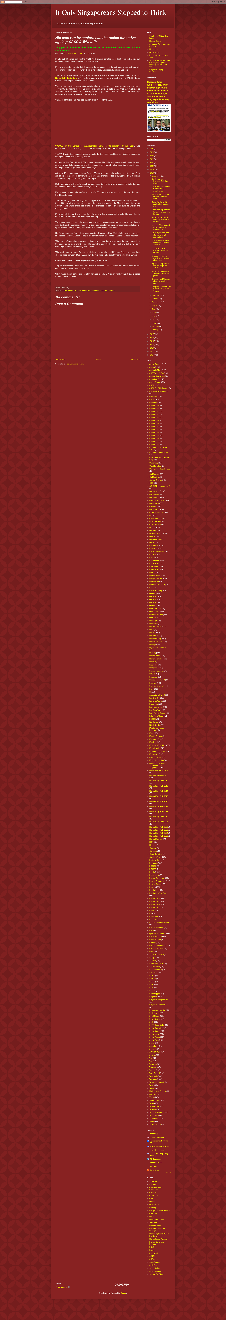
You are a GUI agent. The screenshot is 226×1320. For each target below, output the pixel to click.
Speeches (153, 1046)
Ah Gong (152, 1184)
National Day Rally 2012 (158, 781)
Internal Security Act (157, 680)
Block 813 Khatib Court (66, 78)
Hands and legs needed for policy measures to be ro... (161, 212)
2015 (152, 341)
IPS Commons (155, 1159)
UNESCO (153, 1094)
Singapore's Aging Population (156, 71)
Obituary (152, 848)
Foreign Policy (154, 575)
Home (98, 360)
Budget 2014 (154, 411)
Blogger (123, 1293)
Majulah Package (156, 736)
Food (79, 290)
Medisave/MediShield (157, 745)
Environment (154, 560)
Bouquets (153, 402)
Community (72, 290)
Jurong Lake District (157, 695)
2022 (152, 159)
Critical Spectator (157, 1137)
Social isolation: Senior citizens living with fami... (160, 196)
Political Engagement (157, 881)
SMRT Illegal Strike (156, 1025)
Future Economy (155, 590)
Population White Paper (158, 893)
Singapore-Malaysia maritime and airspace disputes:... (161, 258)
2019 (152, 169)
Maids (151, 733)
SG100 (152, 976)
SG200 (152, 982)
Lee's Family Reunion (157, 713)
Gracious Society (156, 615)
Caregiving (153, 463)
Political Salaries (155, 884)
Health (151, 633)
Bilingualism (154, 396)
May (154, 316)
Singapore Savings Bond (158, 1005)
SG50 (151, 985)
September (156, 302)
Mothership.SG (156, 1163)
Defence (152, 527)
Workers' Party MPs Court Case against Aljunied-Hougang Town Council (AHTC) (159, 63)
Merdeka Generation (157, 751)
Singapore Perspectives (158, 1000)
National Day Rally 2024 (158, 833)
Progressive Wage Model (159, 922)
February (155, 326)
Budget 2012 (154, 405)
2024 (152, 152)
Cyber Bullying (155, 521)
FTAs (151, 587)
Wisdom (152, 1109)
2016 (152, 338)
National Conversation (157, 776)
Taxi (150, 1061)
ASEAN (152, 385)
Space (151, 1043)
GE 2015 (152, 597)
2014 (152, 344)
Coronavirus (154, 503)
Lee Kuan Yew (154, 710)
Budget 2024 (154, 441)
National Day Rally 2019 (158, 817)
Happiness (153, 624)
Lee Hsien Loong (155, 707)
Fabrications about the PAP (159, 1142)
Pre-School (153, 916)
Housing (152, 653)
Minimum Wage (155, 757)
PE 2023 (152, 869)
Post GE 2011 (154, 898)
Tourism (152, 1070)
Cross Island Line (156, 518)
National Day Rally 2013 (158, 786)
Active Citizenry (155, 364)
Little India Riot (155, 725)
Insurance (153, 677)
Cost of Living (154, 509)
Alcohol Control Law (157, 376)
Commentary (154, 491)
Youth (151, 1121)
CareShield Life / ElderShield (155, 1188)
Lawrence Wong (155, 701)
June (154, 313)
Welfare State (154, 1106)
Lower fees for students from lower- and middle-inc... (161, 189)
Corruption (153, 506)
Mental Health (154, 748)
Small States (154, 1016)
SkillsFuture (153, 1013)
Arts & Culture (154, 382)
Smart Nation (154, 1019)
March (154, 323)
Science (152, 961)
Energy (152, 557)
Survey (152, 1055)
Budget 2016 (154, 417)
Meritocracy (154, 754)
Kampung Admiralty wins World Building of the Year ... (161, 289)
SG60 (151, 988)
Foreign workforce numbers (160, 1211)
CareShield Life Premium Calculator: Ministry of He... (160, 181)
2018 (152, 173)
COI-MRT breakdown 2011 (159, 486)
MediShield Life (155, 1226)
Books (151, 399)
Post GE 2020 (154, 904)
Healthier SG (154, 636)
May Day (152, 742)
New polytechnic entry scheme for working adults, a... (160, 243)
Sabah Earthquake (156, 955)
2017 (152, 334)
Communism (154, 494)
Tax (150, 1058)
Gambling (153, 593)
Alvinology (154, 1134)
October (155, 299)
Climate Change (155, 480)
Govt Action (153, 612)
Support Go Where (156, 1274)
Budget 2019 (154, 426)
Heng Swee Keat (155, 642)
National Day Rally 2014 (158, 791)
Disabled (152, 536)
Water (151, 1103)
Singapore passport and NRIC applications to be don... (161, 219)
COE (151, 483)
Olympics (153, 851)
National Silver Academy (158, 1239)
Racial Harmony (155, 936)
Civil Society (154, 477)
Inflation (152, 674)
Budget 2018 (154, 423)
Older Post (135, 360)
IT (150, 692)
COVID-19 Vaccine (156, 512)
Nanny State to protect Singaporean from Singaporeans (158, 765)
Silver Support (154, 994)
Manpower (153, 739)
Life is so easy (154, 52)
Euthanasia (153, 563)
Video (102, 290)
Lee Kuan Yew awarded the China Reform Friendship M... (161, 227)
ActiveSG (153, 1181)
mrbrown (153, 1166)
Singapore (95, 290)
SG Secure (153, 973)
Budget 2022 (154, 435)
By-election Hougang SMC (159, 453)
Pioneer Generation (156, 878)
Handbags (153, 621)
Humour (152, 662)
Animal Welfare (155, 379)
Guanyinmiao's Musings (160, 1146)
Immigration (153, 668)
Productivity (153, 919)
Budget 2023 (154, 438)
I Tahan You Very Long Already (159, 1154)
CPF (151, 515)
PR (150, 913)
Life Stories (153, 722)
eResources (154, 1205)
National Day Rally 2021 (158, 822)
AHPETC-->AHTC (156, 373)
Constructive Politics (157, 500)
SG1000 (152, 979)
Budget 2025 (154, 444)
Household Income (156, 1220)
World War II (154, 1115)
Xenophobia (153, 1118)
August (155, 306)
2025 (152, 149)
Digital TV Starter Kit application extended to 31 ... (160, 204)
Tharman (152, 1067)
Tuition (151, 1088)
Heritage (152, 645)
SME (151, 1022)
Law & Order (154, 698)
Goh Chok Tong (155, 609)
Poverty (152, 910)
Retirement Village (156, 948)
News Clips (154, 1170)
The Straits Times (75, 53)
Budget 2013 (154, 408)
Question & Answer (156, 934)
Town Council (154, 1073)
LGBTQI (152, 719)
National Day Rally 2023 (158, 830)
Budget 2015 (154, 414)
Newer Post (60, 360)
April (154, 319)
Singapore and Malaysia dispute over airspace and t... (161, 281)
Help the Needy (155, 639)
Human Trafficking (156, 659)
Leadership (153, 704)
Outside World (154, 857)
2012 (152, 351)
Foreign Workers (155, 578)
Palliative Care (154, 860)
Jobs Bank (153, 1223)
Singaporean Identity (157, 1010)
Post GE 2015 (154, 901)
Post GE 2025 (154, 907)
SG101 (152, 1256)
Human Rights (154, 656)
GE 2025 (152, 603)
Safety (151, 958)
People (152, 872)
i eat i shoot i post (157, 1150)
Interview (152, 683)
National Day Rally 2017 (158, 806)
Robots (152, 952)
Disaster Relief (155, 539)
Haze (151, 630)
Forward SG (154, 581)
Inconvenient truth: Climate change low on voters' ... (160, 250)
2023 (152, 156)
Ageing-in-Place (155, 370)
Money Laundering (156, 760)
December (156, 176)
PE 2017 (152, 866)
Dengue (152, 1202)
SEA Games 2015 (156, 964)
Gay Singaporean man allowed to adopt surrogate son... (160, 235)
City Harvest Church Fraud (159, 469)
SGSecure (153, 1259)
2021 (152, 163)
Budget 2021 (154, 432)
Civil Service (154, 474)
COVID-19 (153, 1196)
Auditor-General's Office (158, 391)
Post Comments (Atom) (75, 364)
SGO (151, 991)
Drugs (151, 542)
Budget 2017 (154, 420)
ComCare (153, 1193)
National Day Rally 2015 (158, 796)
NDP (151, 842)
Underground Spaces (157, 1091)
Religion (152, 942)
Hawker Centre (155, 627)
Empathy (152, 554)
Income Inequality (156, 671)
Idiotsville (152, 665)
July (154, 309)
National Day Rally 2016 (158, 801)
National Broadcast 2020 (158, 770)
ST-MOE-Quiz (154, 1052)
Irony (151, 689)
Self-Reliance (154, 967)
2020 (152, 166)
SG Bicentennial (155, 970)
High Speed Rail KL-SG (158, 648)
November (156, 295)
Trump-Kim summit (156, 1082)
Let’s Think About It (156, 716)
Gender (152, 605)
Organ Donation (155, 854)
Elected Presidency (156, 551)
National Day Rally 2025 (158, 836)
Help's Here (153, 49)
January (155, 330)
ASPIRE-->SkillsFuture (158, 388)
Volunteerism (110, 290)
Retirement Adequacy (157, 946)
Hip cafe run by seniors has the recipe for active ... (160, 266)
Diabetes (152, 530)
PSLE (151, 930)
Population (86, 290)
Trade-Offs (153, 1076)
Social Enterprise (155, 1028)
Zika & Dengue (155, 1124)
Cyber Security (155, 524)
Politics (152, 887)
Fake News (153, 566)
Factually (152, 1208)
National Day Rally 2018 (158, 812)
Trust (151, 1085)
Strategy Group (155, 1271)
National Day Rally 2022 (158, 827)
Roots (151, 1250)
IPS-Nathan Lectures (157, 686)
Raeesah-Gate (155, 940)
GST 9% (152, 618)
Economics (153, 545)
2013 (152, 348)
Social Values (154, 1037)
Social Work (154, 1040)
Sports (151, 1049)
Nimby (151, 845)
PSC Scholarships (156, 927)
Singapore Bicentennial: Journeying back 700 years (161, 273)
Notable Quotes (155, 41)
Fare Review (154, 569)
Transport (153, 1079)
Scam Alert (153, 1253)
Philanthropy (154, 875)
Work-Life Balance (156, 1112)
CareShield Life (155, 466)
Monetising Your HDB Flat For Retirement (159, 1235)
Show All (168, 1172)
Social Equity (154, 1031)
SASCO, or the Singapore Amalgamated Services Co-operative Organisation (94, 146)
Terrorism (153, 1064)
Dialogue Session (156, 533)
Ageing (64, 290)
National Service (155, 839)
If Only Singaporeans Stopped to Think (110, 12)
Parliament (153, 863)
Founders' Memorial (157, 584)
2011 (152, 355)
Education (153, 548)
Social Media (154, 1034)
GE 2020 (152, 599)
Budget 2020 (154, 429)
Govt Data (153, 1214)
